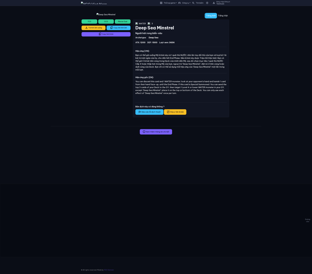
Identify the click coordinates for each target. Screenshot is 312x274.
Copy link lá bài (106, 34)
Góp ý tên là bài (175, 112)
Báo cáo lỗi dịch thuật (149, 112)
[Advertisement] (24, 25)
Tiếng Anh (211, 15)
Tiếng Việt (223, 15)
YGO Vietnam (109, 270)
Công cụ (185, 3)
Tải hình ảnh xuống (93, 27)
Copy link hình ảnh (118, 27)
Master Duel (122, 21)
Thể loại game (169, 3)
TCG (89, 21)
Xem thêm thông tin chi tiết (156, 131)
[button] (196, 3)
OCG (106, 21)
